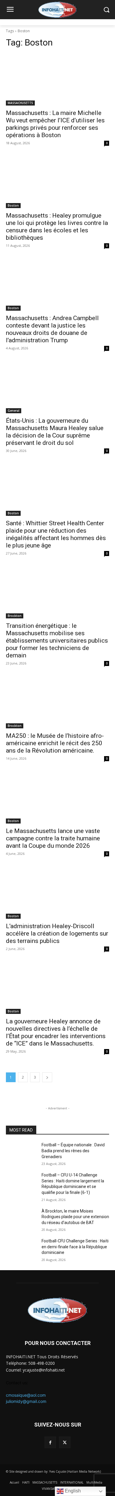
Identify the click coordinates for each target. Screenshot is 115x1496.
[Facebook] (50, 1442)
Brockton (15, 616)
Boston (13, 205)
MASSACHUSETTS (20, 103)
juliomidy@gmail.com (26, 1401)
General (13, 411)
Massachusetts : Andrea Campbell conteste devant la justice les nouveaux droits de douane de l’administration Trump (52, 329)
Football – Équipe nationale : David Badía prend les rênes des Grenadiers (73, 1150)
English (72, 1490)
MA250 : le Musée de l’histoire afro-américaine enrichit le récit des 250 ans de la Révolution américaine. (55, 743)
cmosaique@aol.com (26, 1395)
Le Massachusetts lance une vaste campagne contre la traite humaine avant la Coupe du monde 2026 (53, 838)
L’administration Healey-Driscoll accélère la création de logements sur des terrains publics (57, 933)
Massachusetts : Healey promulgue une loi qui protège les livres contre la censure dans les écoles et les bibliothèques (57, 226)
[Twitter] (64, 1442)
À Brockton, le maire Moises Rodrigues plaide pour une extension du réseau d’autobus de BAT (75, 1217)
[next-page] (47, 1077)
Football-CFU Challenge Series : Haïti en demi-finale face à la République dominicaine (75, 1247)
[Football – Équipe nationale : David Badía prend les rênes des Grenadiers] (21, 1153)
